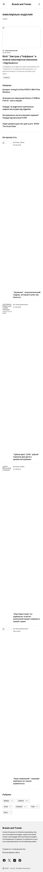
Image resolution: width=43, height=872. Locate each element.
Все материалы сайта (11, 852)
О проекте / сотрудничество (14, 849)
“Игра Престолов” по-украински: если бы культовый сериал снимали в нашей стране (26, 617)
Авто (7, 812)
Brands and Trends (21, 4)
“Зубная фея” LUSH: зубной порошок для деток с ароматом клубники (25, 456)
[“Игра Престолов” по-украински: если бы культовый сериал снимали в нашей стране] (7, 544)
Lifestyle (21, 807)
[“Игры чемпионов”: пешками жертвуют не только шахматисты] (7, 706)
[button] (4, 4)
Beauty (8, 801)
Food (7, 807)
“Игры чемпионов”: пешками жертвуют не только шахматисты (26, 781)
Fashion (6, 77)
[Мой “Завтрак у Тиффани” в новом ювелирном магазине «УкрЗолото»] (21, 37)
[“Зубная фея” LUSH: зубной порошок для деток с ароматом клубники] (7, 382)
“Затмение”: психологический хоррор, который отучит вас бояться (26, 294)
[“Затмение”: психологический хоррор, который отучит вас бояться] (7, 220)
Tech (34, 807)
